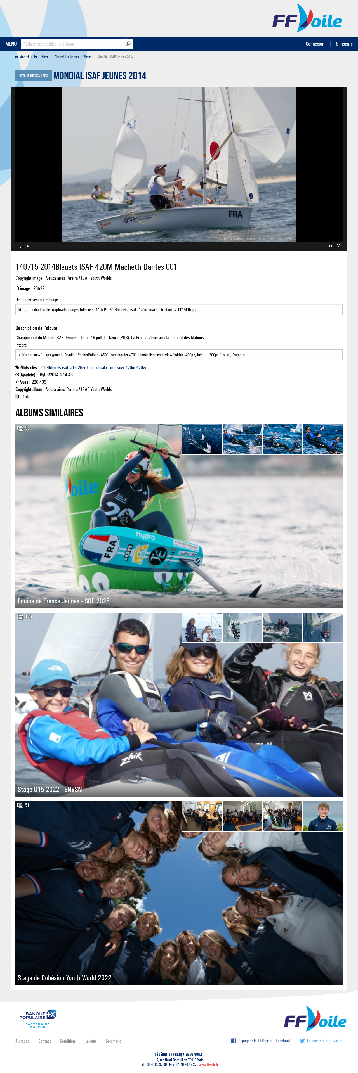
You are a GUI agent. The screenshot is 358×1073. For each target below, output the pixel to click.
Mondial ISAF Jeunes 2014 (99, 77)
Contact (44, 1041)
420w (141, 367)
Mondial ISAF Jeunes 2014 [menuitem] (115, 57)
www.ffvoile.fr (208, 1064)
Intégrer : (22, 345)
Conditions (68, 1041)
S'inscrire (344, 44)
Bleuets (88, 57)
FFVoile (307, 17)
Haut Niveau (42, 57)
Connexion (315, 44)
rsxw (120, 367)
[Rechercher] (128, 43)
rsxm (110, 367)
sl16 (73, 367)
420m (130, 367)
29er (82, 367)
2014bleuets (50, 367)
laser (91, 367)
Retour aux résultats (34, 76)
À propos (22, 1041)
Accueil (24, 57)
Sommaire (113, 1041)
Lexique (91, 1041)
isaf (65, 367)
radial (100, 367)
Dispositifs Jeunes (67, 57)
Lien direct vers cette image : (37, 299)
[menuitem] (23, 57)
